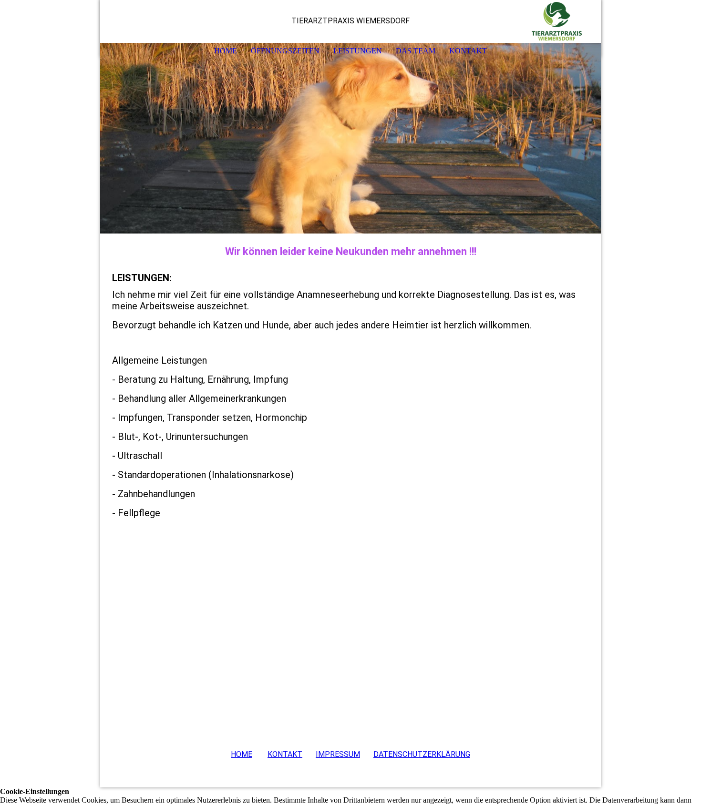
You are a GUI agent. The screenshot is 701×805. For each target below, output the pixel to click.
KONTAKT (468, 51)
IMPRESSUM (338, 754)
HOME (225, 51)
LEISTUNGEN (357, 51)
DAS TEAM (415, 51)
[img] (565, 21)
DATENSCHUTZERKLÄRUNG (421, 754)
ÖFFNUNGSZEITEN (285, 51)
